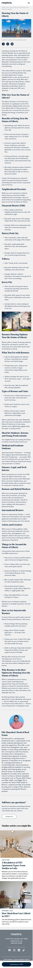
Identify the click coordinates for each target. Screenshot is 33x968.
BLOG (7, 7)
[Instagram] (14, 950)
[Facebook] (9, 950)
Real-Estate (13, 7)
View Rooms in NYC (16, 964)
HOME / (4, 7)
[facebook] (3, 44)
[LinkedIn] (19, 950)
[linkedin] (7, 44)
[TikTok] (23, 950)
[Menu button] (29, 3)
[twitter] (12, 44)
